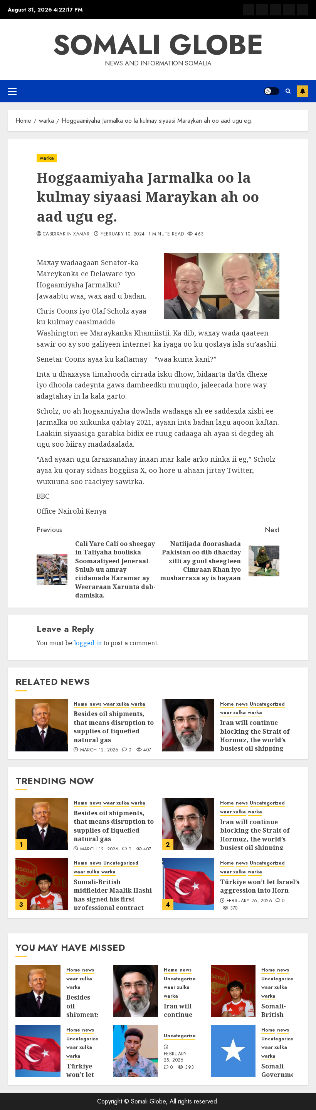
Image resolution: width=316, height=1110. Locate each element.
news (95, 704)
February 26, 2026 (249, 901)
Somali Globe (158, 45)
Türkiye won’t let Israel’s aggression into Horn (259, 886)
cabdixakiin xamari (67, 234)
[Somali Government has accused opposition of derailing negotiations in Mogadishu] (233, 1051)
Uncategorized (267, 704)
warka (47, 158)
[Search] (288, 90)
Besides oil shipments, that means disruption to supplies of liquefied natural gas (114, 726)
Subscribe (302, 91)
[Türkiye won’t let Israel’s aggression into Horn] (188, 884)
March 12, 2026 (99, 750)
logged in (88, 643)
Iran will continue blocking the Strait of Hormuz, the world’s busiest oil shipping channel (255, 739)
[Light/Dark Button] (271, 91)
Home (80, 704)
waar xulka (116, 704)
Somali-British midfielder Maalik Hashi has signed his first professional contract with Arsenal (113, 899)
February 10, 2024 (123, 234)
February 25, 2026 (175, 1057)
